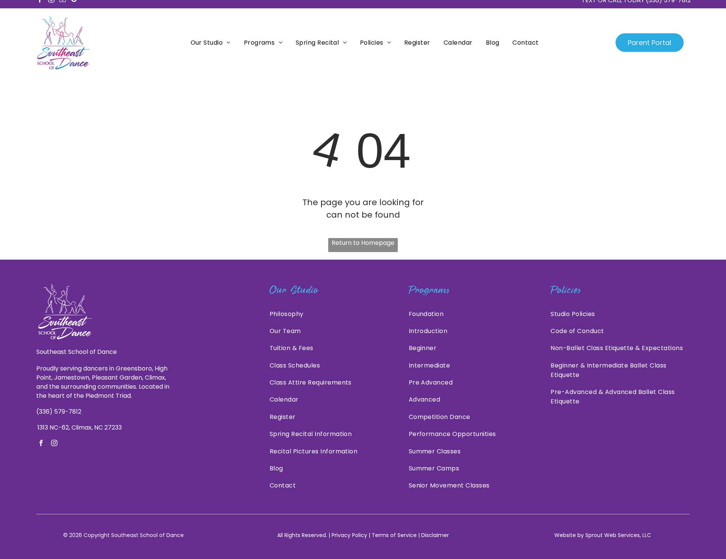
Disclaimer (435, 535)
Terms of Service (394, 535)
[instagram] (54, 444)
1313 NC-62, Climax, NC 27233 (79, 427)
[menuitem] (209, 42)
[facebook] (41, 444)
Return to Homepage (363, 242)
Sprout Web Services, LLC (618, 535)
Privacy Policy (349, 535)
